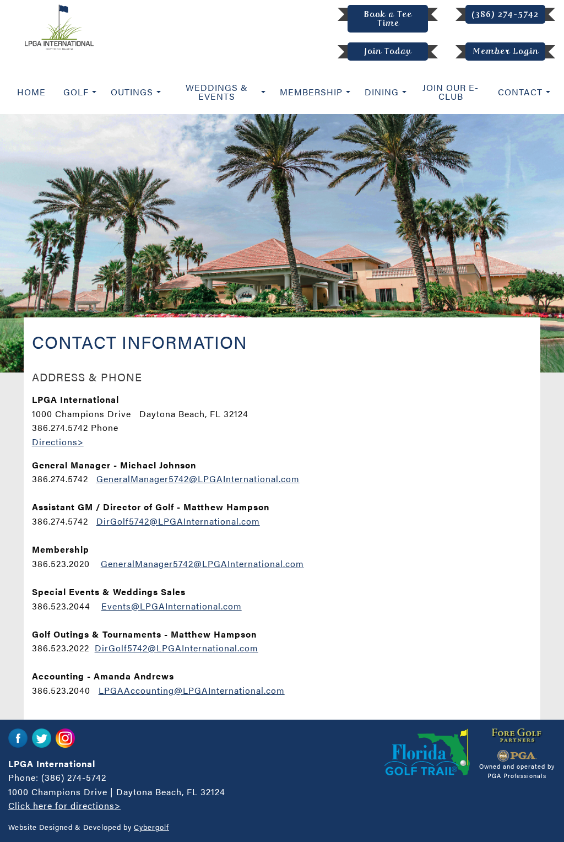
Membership (311, 91)
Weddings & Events (217, 91)
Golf (76, 91)
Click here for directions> (64, 805)
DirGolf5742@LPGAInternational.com (178, 521)
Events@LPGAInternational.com (171, 606)
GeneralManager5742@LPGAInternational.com (198, 478)
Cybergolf (151, 827)
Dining (382, 91)
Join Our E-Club (450, 91)
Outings (132, 91)
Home (31, 91)
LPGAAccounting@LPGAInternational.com (192, 690)
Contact (520, 91)
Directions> (58, 441)
